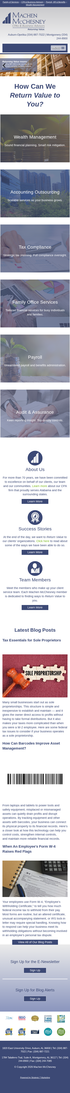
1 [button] (29, 72)
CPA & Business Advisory (32, 2)
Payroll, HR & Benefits (55, 2)
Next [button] (66, 65)
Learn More (35, 501)
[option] (35, 65)
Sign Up (35, 970)
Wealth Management (35, 5)
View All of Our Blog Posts (35, 942)
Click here (42, 541)
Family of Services (11, 2)
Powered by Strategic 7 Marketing (35, 1077)
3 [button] (40, 72)
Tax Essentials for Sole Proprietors (31, 640)
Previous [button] (4, 65)
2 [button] (35, 72)
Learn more (39, 486)
